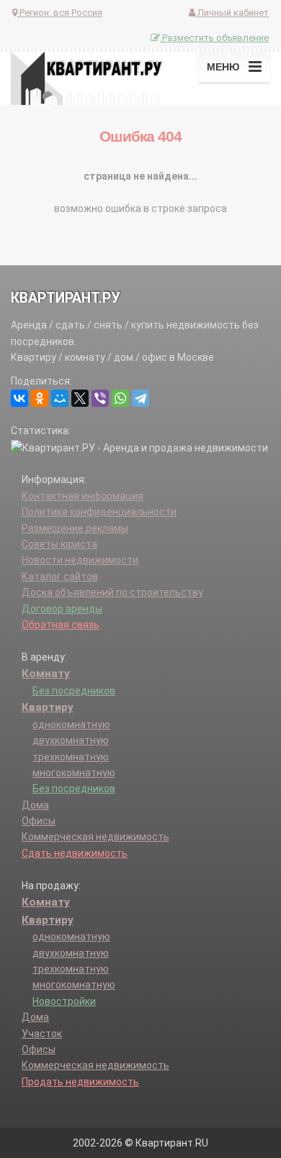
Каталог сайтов (60, 576)
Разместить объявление (214, 37)
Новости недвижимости (80, 560)
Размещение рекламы (75, 528)
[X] (80, 398)
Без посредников (73, 691)
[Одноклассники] (39, 398)
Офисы (38, 821)
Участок (42, 1033)
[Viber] (100, 398)
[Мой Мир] (59, 398)
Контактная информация (82, 496)
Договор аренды (62, 609)
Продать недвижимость (80, 1082)
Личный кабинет (232, 12)
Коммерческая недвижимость (95, 836)
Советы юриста (59, 544)
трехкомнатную (70, 757)
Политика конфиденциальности (99, 512)
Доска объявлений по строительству (112, 592)
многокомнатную (73, 772)
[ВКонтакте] (19, 398)
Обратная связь (60, 624)
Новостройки (64, 1001)
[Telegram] (140, 398)
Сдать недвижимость (75, 853)
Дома (35, 805)
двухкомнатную (70, 740)
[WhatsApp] (120, 398)
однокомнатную (71, 724)
